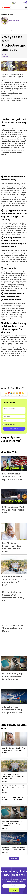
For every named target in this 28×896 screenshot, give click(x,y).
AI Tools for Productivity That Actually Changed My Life (13, 628)
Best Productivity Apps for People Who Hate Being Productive (12, 676)
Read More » (5, 755)
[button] (26, 7)
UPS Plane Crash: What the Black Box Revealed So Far (13, 510)
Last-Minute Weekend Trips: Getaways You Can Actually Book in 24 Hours (13, 776)
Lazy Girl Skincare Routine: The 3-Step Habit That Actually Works (13, 750)
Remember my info (10, 424)
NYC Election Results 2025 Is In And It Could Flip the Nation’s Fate (12, 477)
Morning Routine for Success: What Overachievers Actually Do (13, 788)
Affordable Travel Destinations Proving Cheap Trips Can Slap (12, 710)
